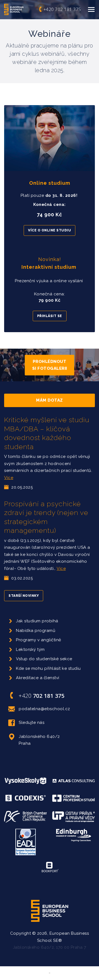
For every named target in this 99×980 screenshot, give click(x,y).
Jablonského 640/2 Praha (39, 740)
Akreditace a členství (37, 677)
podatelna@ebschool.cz (44, 708)
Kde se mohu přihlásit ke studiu (48, 668)
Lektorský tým (30, 649)
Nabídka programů (35, 630)
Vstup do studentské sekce (44, 658)
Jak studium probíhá (37, 620)
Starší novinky (24, 596)
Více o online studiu (49, 230)
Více (8, 477)
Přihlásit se (49, 316)
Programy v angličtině (38, 639)
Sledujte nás (31, 722)
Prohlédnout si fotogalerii (49, 365)
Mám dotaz (49, 400)
